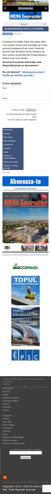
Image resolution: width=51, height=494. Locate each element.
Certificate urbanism (10, 401)
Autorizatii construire (10, 398)
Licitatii (5, 395)
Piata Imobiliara (9, 141)
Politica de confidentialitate (9, 157)
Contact (5, 410)
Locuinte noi (8, 144)
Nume (4, 88)
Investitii (6, 133)
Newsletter (6, 407)
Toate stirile (7, 137)
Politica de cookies (10, 162)
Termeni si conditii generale (10, 167)
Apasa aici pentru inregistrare (26, 120)
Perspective (8, 130)
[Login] (25, 8)
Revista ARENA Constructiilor (25, 189)
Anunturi (5, 404)
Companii (7, 34)
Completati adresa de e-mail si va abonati (25, 449)
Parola (4, 98)
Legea (5, 152)
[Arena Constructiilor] (25, 16)
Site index (25, 387)
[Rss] (5, 477)
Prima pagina (7, 388)
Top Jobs (6, 391)
